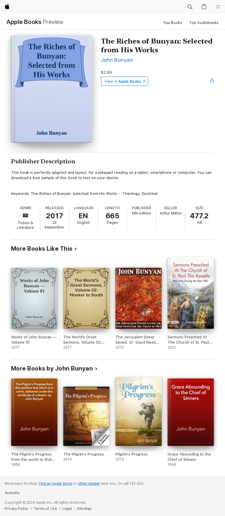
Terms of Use (45, 509)
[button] (190, 7)
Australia (12, 493)
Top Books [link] (172, 22)
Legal (67, 509)
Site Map (84, 509)
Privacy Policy (16, 509)
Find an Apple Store (55, 484)
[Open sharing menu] (212, 81)
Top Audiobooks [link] (204, 22)
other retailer (89, 484)
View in (122, 81)
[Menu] (218, 7)
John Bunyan (117, 60)
